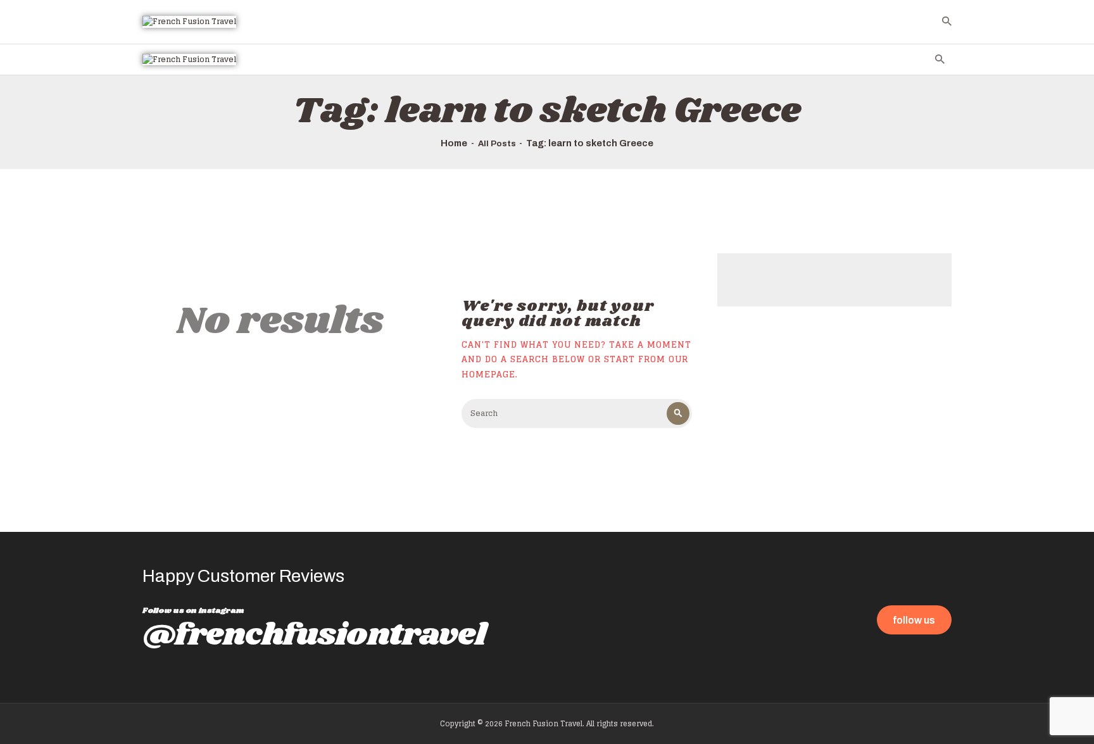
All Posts (497, 143)
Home (454, 143)
